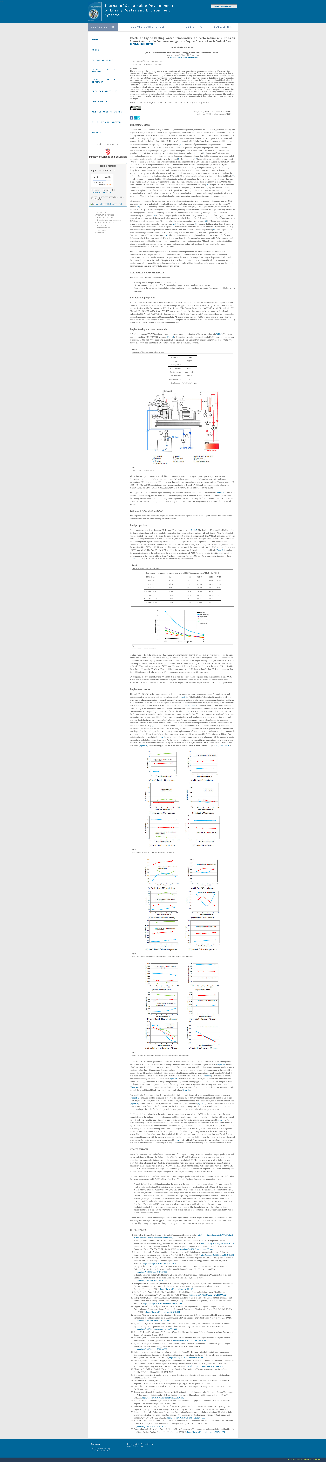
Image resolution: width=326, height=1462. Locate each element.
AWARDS (97, 132)
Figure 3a (192, 705)
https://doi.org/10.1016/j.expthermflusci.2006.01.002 (163, 1397)
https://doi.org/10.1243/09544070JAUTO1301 (204, 1366)
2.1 (113, 170)
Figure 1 (170, 337)
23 (196, 223)
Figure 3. (135, 849)
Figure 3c (162, 737)
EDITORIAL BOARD (103, 60)
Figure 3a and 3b (223, 745)
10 (132, 179)
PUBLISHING (193, 26)
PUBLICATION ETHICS (104, 91)
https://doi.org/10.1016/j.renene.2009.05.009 (195, 1249)
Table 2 (194, 530)
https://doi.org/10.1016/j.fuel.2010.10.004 (163, 1312)
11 (146, 179)
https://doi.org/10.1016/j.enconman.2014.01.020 (188, 1357)
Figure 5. (135, 1052)
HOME (95, 39)
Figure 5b (221, 1119)
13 (192, 187)
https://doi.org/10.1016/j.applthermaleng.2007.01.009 (155, 1329)
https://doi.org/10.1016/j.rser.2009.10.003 (217, 1243)
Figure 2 (219, 550)
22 (179, 223)
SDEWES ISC (223, 26)
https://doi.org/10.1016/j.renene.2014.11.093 (152, 1320)
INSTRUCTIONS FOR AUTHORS (103, 70)
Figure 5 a (135, 1097)
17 (142, 206)
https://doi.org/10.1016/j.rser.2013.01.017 (150, 1426)
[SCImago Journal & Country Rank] (106, 203)
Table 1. (134, 349)
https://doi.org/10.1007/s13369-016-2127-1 (190, 1340)
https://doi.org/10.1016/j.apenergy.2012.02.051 (206, 1432)
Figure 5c (177, 1139)
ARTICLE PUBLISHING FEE (107, 112)
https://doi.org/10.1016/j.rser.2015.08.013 (150, 1280)
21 (174, 223)
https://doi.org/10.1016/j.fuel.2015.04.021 (177, 1289)
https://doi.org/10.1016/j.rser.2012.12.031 (217, 1254)
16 (138, 206)
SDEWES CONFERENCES (148, 26)
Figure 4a (221, 1064)
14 (206, 187)
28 (233, 319)
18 (155, 215)
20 (206, 220)
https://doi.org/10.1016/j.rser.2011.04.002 (150, 1349)
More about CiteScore (101, 192)
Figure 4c (134, 1087)
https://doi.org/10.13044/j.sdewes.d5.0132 (184, 57)
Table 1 (219, 334)
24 (166, 235)
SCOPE (95, 50)
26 (229, 319)
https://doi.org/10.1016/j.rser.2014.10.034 (159, 1263)
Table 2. (134, 565)
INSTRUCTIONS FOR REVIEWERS (103, 80)
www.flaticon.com (135, 1446)
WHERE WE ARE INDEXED (106, 122)
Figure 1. (135, 467)
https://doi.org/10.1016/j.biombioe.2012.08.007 (186, 1417)
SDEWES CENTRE (103, 26)
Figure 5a (134, 1103)
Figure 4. (135, 953)
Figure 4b (173, 1078)
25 (197, 218)
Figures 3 (181, 696)
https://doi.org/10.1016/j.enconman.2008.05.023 (162, 1303)
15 (194, 193)
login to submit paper (224, 6)
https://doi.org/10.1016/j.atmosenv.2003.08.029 (208, 1294)
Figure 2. (135, 646)
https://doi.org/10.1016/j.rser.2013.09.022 (150, 1272)
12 (207, 184)
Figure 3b (155, 725)
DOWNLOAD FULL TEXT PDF (142, 44)
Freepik (144, 1444)
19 (193, 218)
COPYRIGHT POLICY (103, 101)
